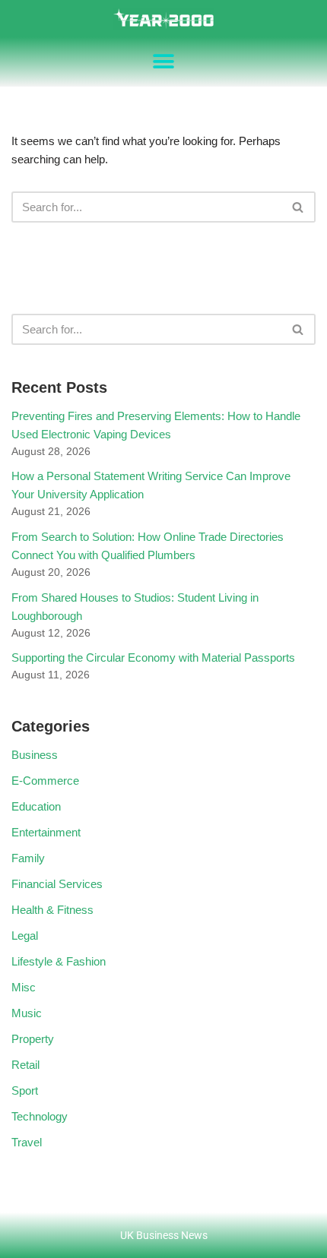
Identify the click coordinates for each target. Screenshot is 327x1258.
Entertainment (46, 832)
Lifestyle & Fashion (58, 961)
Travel (26, 1142)
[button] (164, 62)
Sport (24, 1090)
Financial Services (57, 883)
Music (26, 1013)
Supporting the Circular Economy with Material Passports (153, 657)
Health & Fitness (52, 909)
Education (36, 806)
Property (32, 1038)
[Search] (298, 207)
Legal (24, 935)
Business (34, 754)
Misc (23, 987)
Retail (25, 1064)
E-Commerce (45, 780)
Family (28, 858)
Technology (39, 1116)
